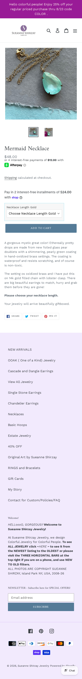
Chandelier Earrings (23, 403)
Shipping (10, 178)
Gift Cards (15, 479)
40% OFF (15, 446)
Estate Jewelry (19, 436)
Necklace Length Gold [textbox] (21, 207)
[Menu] (75, 30)
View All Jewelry (20, 382)
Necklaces (16, 414)
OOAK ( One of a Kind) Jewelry (31, 360)
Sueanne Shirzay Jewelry (33, 665)
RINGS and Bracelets (24, 468)
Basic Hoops (17, 425)
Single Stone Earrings (24, 392)
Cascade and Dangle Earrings (30, 371)
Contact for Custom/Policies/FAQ (34, 500)
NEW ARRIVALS (20, 349)
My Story (15, 489)
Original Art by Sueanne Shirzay (32, 457)
